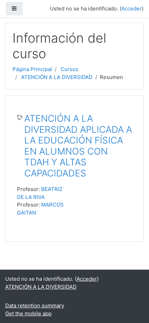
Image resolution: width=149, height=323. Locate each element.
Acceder (131, 8)
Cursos (69, 69)
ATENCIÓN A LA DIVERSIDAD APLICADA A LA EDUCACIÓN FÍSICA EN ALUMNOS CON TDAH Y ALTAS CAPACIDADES (78, 145)
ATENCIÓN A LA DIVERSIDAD (57, 77)
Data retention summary (34, 305)
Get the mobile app (28, 313)
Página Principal (32, 69)
